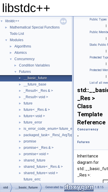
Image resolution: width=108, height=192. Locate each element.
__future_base (35, 84)
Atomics (20, 53)
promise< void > (36, 154)
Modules (16, 40)
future (28, 103)
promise (30, 141)
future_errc (32, 179)
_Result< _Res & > (38, 91)
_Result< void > (36, 97)
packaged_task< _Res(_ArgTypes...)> (53, 135)
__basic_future (35, 78)
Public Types (98, 19)
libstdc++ (12, 21)
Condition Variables (34, 65)
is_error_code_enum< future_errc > (51, 129)
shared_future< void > (41, 173)
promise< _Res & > (39, 148)
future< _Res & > (37, 110)
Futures (25, 72)
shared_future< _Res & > (43, 167)
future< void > (34, 116)
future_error (33, 122)
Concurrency (24, 59)
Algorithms (22, 46)
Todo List (17, 34)
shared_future (35, 160)
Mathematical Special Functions (35, 27)
